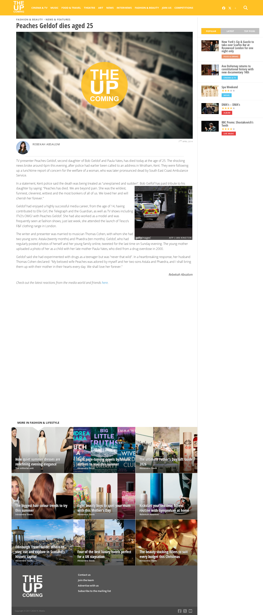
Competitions (183, 7)
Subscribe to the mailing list (94, 591)
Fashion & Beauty (147, 7)
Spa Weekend (230, 87)
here (105, 283)
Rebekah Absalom (46, 144)
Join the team (86, 580)
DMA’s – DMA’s (231, 104)
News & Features (58, 19)
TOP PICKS (249, 31)
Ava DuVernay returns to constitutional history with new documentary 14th (238, 69)
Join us (166, 7)
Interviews (124, 7)
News (110, 7)
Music (54, 7)
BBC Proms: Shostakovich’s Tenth (237, 124)
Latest (230, 31)
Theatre (89, 7)
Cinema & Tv (39, 7)
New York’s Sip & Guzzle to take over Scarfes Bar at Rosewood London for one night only (238, 46)
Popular (211, 31)
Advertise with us (88, 585)
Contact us (84, 574)
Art (100, 7)
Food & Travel (71, 7)
